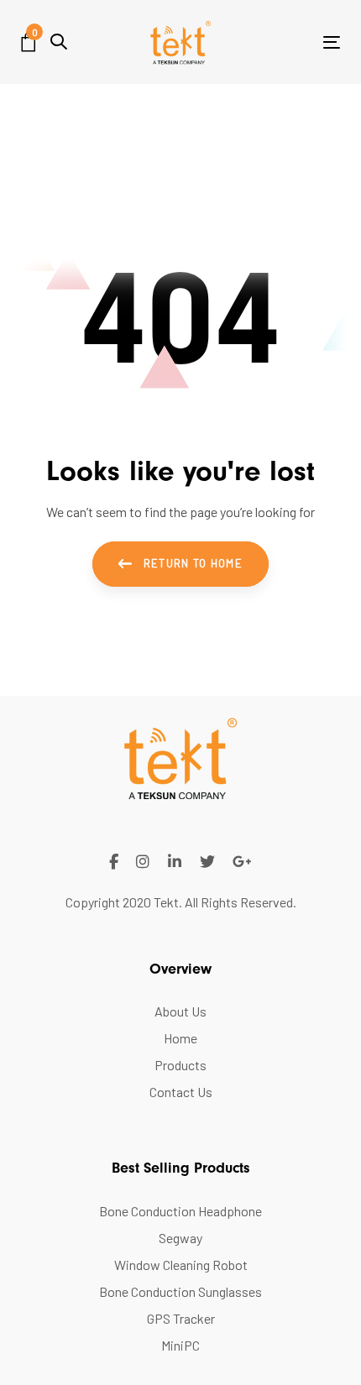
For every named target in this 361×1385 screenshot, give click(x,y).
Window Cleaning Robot (181, 1265)
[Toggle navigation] (286, 42)
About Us (180, 1011)
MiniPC (180, 1345)
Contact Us (180, 1092)
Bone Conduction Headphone (180, 1211)
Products (180, 1065)
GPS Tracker (181, 1318)
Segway (180, 1238)
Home (180, 1038)
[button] (58, 42)
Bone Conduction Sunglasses (180, 1291)
